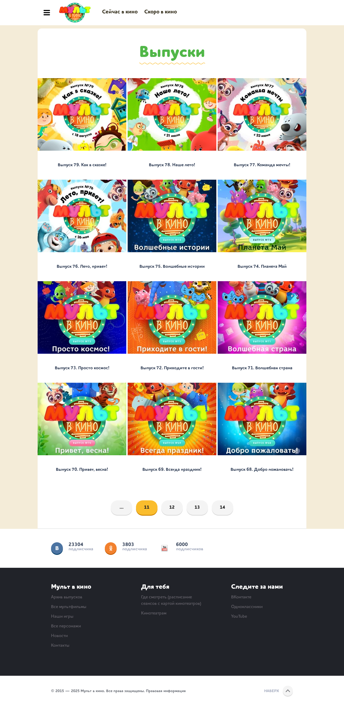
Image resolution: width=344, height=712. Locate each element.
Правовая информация (166, 691)
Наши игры (62, 617)
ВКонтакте (57, 548)
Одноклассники (111, 548)
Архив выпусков (66, 597)
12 (172, 507)
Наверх (271, 691)
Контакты (60, 646)
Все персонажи (66, 626)
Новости (59, 636)
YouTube (164, 548)
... (122, 507)
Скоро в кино (160, 12)
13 (197, 507)
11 (146, 507)
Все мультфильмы (68, 607)
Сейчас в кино (120, 12)
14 (222, 507)
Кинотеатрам (153, 613)
